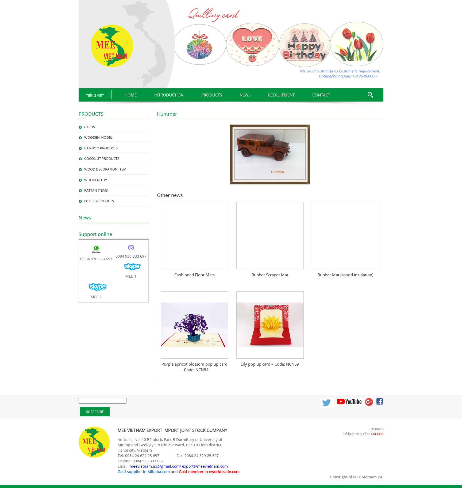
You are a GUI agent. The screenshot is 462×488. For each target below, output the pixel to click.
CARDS (89, 127)
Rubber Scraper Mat (270, 274)
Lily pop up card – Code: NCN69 (270, 364)
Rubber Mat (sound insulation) (345, 274)
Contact (321, 95)
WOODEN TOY (95, 179)
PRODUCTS (211, 95)
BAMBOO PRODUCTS (101, 148)
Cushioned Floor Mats (194, 274)
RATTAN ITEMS (96, 190)
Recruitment (281, 95)
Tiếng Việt (95, 95)
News (245, 95)
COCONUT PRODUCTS (101, 158)
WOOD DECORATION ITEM (105, 169)
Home (131, 95)
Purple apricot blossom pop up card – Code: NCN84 (194, 366)
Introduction (169, 95)
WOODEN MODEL (98, 137)
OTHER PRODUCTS (99, 201)
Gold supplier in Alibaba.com (144, 471)
